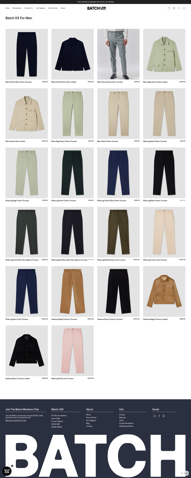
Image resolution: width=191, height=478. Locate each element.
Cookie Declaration (126, 423)
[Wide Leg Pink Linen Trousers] (72, 350)
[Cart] (184, 8)
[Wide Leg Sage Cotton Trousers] (27, 173)
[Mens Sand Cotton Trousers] (118, 113)
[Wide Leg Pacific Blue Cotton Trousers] (118, 173)
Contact (89, 426)
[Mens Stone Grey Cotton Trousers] (118, 54)
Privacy (122, 415)
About (88, 415)
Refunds (122, 417)
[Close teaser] (12, 466)
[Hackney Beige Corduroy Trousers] (72, 291)
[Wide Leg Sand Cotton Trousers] (164, 113)
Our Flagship (91, 420)
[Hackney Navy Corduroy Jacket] (27, 350)
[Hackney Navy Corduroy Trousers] (118, 291)
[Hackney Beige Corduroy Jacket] (164, 291)
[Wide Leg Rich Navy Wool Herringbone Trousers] (72, 232)
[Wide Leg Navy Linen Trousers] (27, 291)
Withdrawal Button (126, 426)
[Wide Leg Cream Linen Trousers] (164, 232)
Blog (88, 423)
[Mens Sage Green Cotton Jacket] (164, 54)
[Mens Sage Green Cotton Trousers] (72, 113)
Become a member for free (16, 420)
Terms (121, 420)
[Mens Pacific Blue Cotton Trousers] (27, 54)
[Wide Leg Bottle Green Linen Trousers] (118, 232)
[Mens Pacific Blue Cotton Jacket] (72, 54)
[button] (7, 8)
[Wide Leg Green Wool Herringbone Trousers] (27, 232)
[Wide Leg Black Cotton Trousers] (164, 173)
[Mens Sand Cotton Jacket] (27, 113)
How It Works (91, 417)
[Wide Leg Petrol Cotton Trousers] (72, 173)
